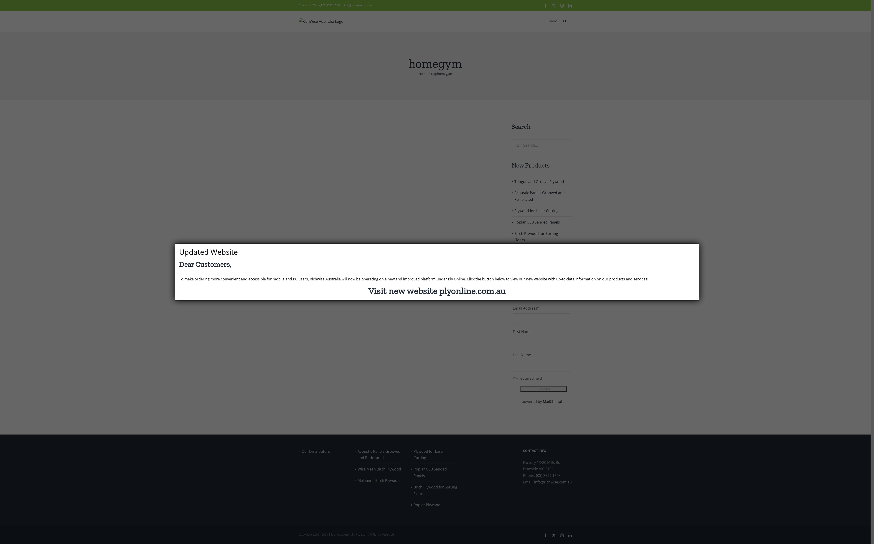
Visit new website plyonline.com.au (437, 290)
